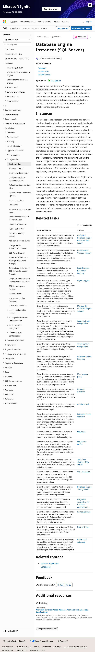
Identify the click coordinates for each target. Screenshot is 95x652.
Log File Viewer (83, 472)
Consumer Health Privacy (74, 647)
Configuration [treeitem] (15, 164)
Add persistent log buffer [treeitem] (19, 241)
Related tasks (43, 71)
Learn (38, 36)
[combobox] (17, 40)
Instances (42, 68)
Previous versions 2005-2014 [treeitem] (16, 59)
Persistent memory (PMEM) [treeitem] (16, 235)
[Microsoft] (4, 21)
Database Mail (83, 404)
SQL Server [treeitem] (9, 50)
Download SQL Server (81, 28)
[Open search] (82, 21)
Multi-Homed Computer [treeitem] (19, 173)
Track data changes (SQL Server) (83, 462)
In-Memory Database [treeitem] (17, 224)
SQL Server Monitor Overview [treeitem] (17, 299)
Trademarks (20, 650)
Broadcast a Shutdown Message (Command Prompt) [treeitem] (18, 260)
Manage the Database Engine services (84, 308)
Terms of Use (7, 650)
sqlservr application (50, 563)
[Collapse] (31, 35)
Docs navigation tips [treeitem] (13, 54)
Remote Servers (83, 512)
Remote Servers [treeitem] (15, 293)
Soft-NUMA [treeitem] (13, 205)
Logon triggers (83, 280)
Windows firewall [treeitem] (16, 168)
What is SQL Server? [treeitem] (15, 68)
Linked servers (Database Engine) (83, 270)
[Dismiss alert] (90, 5)
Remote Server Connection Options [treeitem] (20, 194)
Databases (46, 566)
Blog (35, 647)
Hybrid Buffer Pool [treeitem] (16, 229)
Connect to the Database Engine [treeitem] (17, 81)
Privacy (57, 647)
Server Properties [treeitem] (16, 200)
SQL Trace (81, 432)
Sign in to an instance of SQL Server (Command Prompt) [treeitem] (19, 271)
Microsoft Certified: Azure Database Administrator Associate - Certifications (62, 611)
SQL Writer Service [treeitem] (16, 253)
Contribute (46, 647)
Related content (44, 74)
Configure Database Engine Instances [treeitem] (17, 179)
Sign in (89, 21)
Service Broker (83, 527)
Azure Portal (63, 28)
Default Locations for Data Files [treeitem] (19, 186)
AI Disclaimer (7, 647)
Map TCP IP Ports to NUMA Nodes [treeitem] (20, 210)
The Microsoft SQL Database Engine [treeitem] (18, 73)
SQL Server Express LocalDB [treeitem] (17, 287)
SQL (45, 36)
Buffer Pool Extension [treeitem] (18, 305)
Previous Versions (23, 647)
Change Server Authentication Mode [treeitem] (17, 247)
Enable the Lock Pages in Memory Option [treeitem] (19, 218)
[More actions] (91, 37)
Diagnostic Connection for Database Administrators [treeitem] (19, 280)
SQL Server (54, 36)
